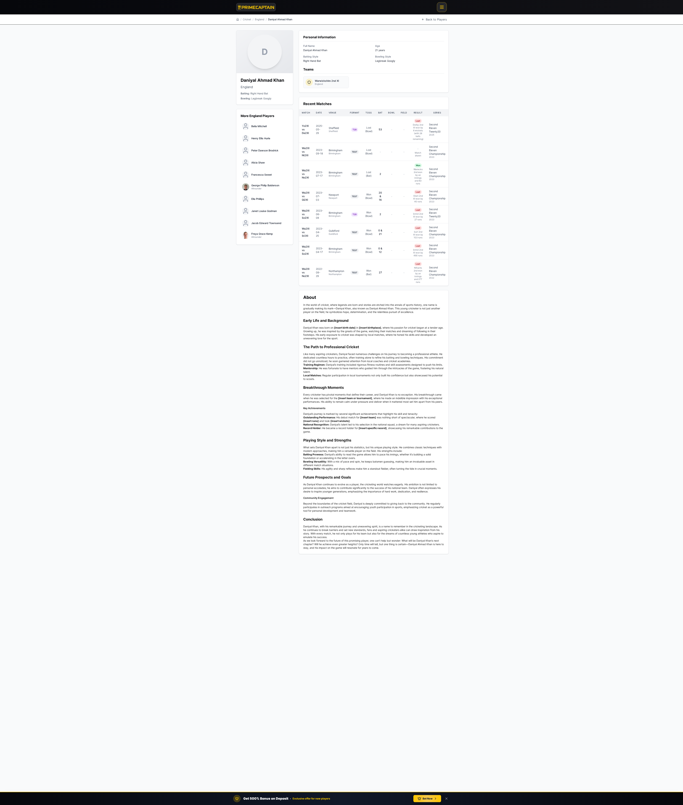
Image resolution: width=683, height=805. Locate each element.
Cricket (247, 19)
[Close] (446, 798)
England (259, 19)
